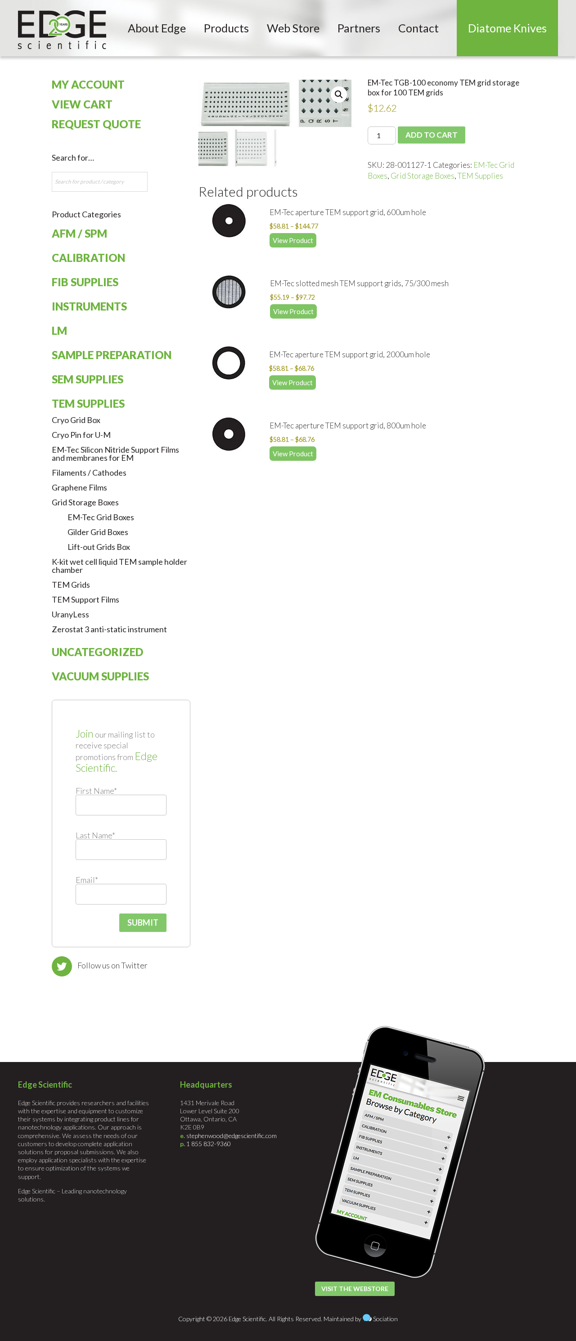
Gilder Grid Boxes (98, 532)
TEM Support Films (85, 599)
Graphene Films (79, 487)
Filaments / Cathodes (89, 472)
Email (87, 880)
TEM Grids (71, 585)
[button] (339, 94)
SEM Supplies (87, 379)
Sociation (385, 1319)
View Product (293, 240)
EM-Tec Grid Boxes (101, 517)
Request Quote (96, 123)
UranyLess (70, 614)
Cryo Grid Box (76, 420)
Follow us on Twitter (112, 965)
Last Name (95, 835)
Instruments (89, 306)
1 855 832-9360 (208, 1144)
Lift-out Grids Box (99, 547)
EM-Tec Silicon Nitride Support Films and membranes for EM (115, 454)
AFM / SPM (79, 233)
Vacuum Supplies (100, 676)
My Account (88, 84)
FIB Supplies (85, 281)
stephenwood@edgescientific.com (231, 1135)
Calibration (88, 257)
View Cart (82, 104)
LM (59, 330)
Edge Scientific (62, 29)
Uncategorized (97, 651)
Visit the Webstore (354, 1288)
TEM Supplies (480, 175)
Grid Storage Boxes (422, 175)
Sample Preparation (111, 354)
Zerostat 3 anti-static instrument (109, 629)
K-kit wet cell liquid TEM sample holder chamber (119, 566)
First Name (96, 791)
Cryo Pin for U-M (81, 435)
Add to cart (431, 135)
